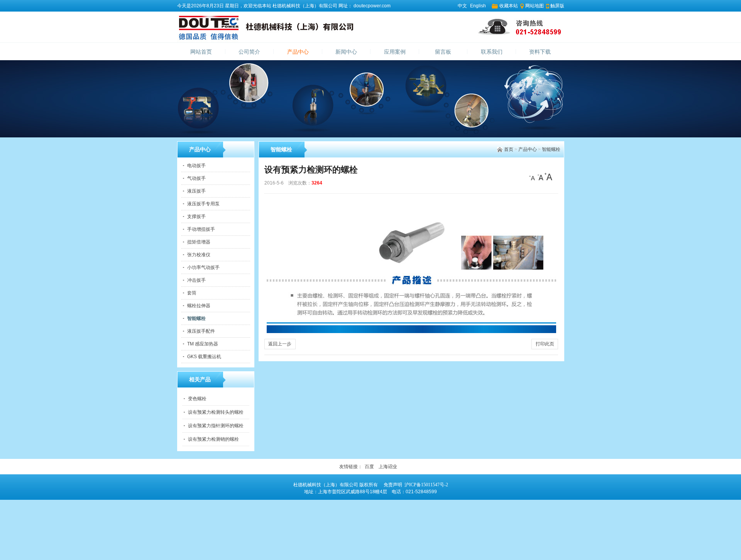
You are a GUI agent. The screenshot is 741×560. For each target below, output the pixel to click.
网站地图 (534, 5)
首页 (508, 149)
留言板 (443, 52)
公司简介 (249, 52)
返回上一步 (279, 344)
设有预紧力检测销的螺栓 (213, 439)
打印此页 (545, 344)
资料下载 (540, 52)
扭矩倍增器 (198, 242)
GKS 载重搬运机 (204, 356)
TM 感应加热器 (202, 344)
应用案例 (395, 52)
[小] (533, 177)
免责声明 (393, 484)
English (478, 5)
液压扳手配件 (201, 331)
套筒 (191, 293)
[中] (541, 177)
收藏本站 (508, 5)
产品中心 (298, 52)
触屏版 (557, 5)
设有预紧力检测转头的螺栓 (216, 412)
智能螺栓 (551, 149)
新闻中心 (346, 52)
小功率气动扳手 (203, 267)
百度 (369, 466)
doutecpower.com (371, 5)
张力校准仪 (198, 254)
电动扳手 (196, 165)
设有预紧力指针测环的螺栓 (216, 425)
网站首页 (201, 52)
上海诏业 (388, 466)
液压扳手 (196, 191)
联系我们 (491, 52)
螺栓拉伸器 (198, 305)
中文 (462, 5)
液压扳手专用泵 (203, 203)
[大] (548, 177)
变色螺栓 (197, 398)
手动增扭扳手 (201, 229)
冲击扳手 (196, 280)
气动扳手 (196, 178)
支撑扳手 (196, 216)
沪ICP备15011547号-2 (426, 484)
